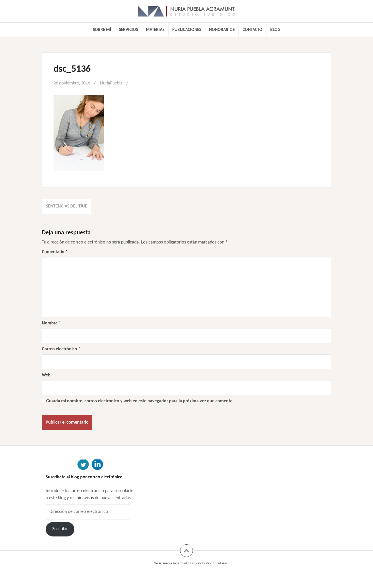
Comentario (55, 252)
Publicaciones (186, 30)
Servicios (128, 30)
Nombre (51, 323)
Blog (275, 30)
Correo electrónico (61, 349)
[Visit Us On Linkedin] (97, 464)
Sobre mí (102, 30)
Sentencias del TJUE (66, 206)
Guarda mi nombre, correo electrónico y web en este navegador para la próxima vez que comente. (140, 401)
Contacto (252, 30)
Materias (155, 30)
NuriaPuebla (111, 83)
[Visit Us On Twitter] (83, 464)
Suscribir (60, 529)
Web (46, 375)
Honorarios (222, 30)
